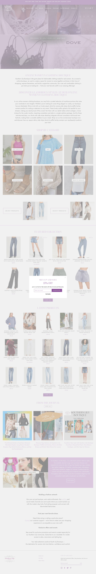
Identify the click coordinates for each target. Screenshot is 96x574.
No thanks (48, 294)
